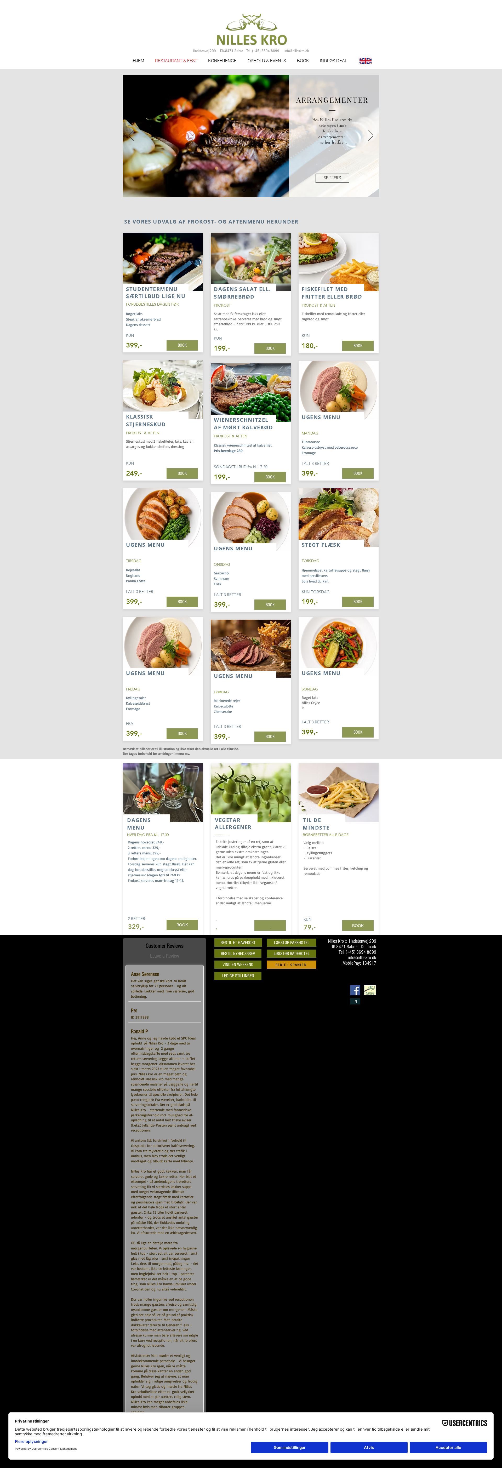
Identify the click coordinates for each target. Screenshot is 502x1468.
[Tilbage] (131, 135)
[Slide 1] (243, 190)
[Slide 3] (259, 190)
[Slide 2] (251, 190)
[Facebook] (355, 990)
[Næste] (370, 135)
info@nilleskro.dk (296, 51)
